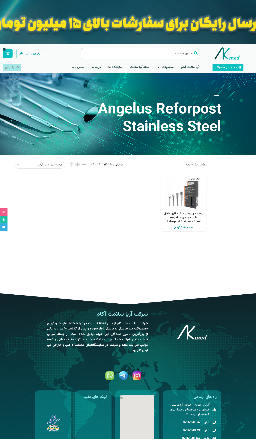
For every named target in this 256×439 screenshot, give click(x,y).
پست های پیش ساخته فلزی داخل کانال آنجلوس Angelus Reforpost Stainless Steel (183, 218)
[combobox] (140, 53)
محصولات (168, 67)
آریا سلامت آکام (190, 67)
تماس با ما (78, 67)
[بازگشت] (216, 95)
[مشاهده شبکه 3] (77, 164)
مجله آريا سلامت (139, 67)
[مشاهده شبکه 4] (71, 164)
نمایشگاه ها (115, 67)
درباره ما (96, 67)
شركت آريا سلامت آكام (122, 314)
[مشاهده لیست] (84, 164)
